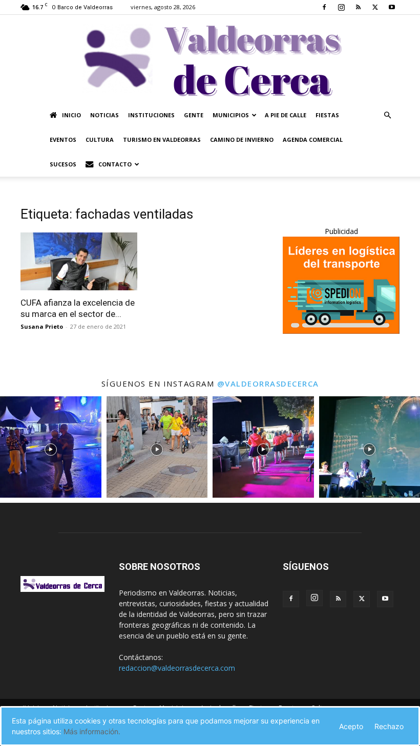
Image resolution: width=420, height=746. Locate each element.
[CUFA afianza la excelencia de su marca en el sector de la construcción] (78, 261)
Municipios (231, 115)
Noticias (104, 115)
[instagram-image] (50, 447)
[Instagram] (341, 7)
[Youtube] (392, 7)
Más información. (92, 731)
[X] (375, 7)
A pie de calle (285, 115)
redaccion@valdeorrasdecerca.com (177, 668)
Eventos (63, 139)
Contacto (115, 164)
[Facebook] (324, 7)
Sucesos (63, 164)
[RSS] (358, 7)
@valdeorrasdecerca (268, 383)
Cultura (100, 139)
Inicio (71, 115)
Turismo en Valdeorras (162, 139)
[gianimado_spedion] (341, 331)
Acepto (351, 726)
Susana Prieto (41, 326)
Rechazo (389, 726)
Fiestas (327, 115)
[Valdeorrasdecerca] (210, 59)
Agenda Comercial (313, 139)
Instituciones (151, 115)
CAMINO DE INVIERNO (242, 139)
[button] (387, 115)
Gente (193, 115)
